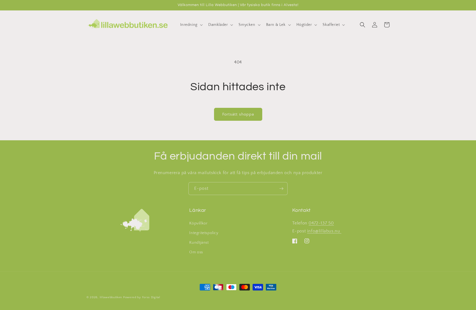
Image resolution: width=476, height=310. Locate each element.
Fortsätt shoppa (238, 114)
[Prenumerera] (281, 188)
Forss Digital (151, 297)
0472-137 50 (321, 223)
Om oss (196, 252)
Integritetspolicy (203, 233)
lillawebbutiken (111, 297)
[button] (191, 25)
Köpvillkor (198, 223)
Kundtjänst (199, 242)
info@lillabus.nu (324, 231)
